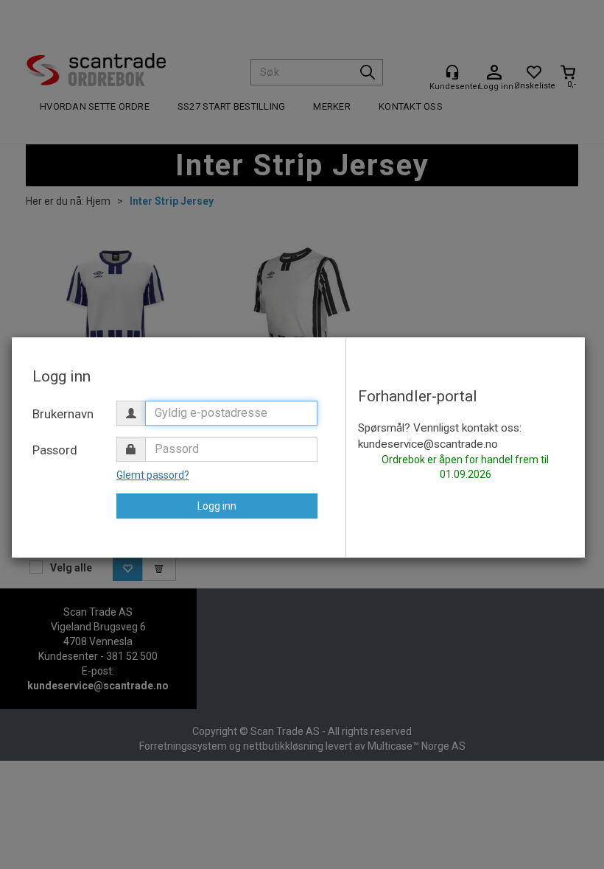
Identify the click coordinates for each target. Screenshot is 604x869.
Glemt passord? (152, 475)
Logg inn (216, 506)
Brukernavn (63, 414)
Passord (54, 450)
